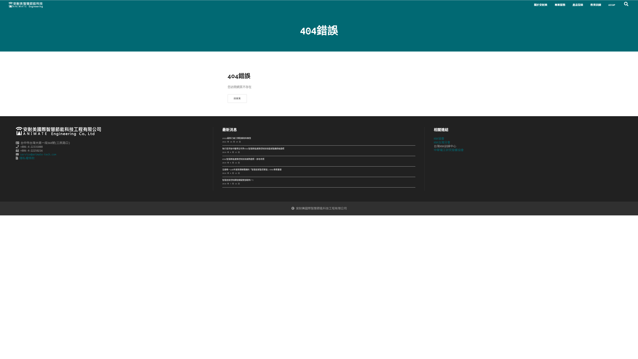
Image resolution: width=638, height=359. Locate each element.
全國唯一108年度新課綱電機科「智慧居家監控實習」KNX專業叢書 (252, 170)
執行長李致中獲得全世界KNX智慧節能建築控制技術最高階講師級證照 (253, 149)
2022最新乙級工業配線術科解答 (236, 138)
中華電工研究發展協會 (449, 150)
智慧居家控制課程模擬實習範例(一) (237, 180)
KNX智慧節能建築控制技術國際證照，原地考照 (243, 159)
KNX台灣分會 (442, 142)
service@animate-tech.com (38, 154)
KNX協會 (439, 138)
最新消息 (229, 129)
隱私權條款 (27, 158)
